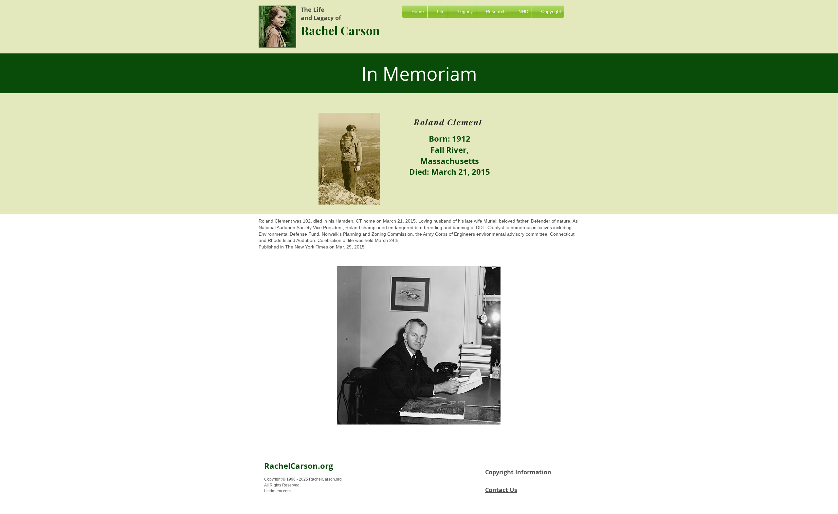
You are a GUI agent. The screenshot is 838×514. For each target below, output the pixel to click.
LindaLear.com (277, 491)
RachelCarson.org (298, 465)
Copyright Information (518, 472)
